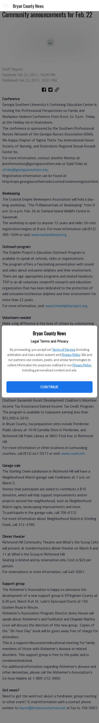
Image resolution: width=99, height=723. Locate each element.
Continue (49, 387)
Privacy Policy (71, 354)
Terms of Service (63, 349)
